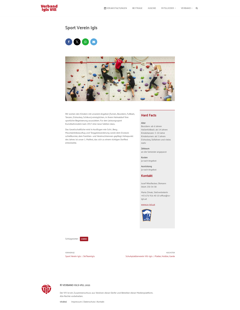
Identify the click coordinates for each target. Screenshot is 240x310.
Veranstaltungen (117, 8)
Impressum (76, 301)
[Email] (93, 41)
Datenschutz (89, 301)
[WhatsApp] (85, 41)
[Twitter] (77, 41)
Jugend (152, 8)
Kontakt (100, 301)
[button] (175, 8)
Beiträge (137, 8)
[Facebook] (68, 41)
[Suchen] (197, 8)
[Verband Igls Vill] (49, 8)
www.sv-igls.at (148, 204)
